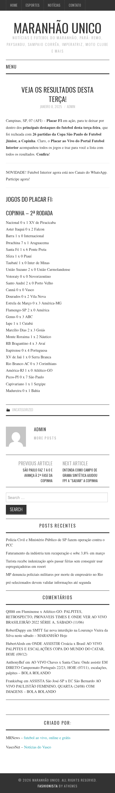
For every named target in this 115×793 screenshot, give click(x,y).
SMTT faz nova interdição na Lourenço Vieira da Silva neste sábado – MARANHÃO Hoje (57, 633)
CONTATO (75, 5)
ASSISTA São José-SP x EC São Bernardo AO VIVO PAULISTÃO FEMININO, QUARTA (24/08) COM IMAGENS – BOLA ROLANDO (53, 686)
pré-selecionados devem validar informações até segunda (48, 582)
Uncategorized (22, 409)
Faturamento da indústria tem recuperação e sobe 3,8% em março (55, 553)
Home (13, 5)
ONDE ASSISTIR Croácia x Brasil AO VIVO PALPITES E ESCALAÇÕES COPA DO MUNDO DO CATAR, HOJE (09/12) (55, 649)
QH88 (10, 611)
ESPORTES (33, 5)
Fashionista (48, 785)
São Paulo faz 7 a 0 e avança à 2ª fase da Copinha (37, 475)
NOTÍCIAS (54, 5)
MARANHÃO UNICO (57, 27)
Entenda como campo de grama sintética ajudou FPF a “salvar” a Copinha (80, 475)
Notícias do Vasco (37, 747)
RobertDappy (16, 630)
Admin (71, 106)
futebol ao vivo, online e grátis (47, 737)
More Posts (45, 438)
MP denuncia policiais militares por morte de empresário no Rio (54, 574)
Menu (11, 66)
